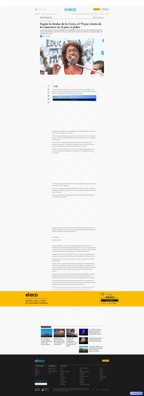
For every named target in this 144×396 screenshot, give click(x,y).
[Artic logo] (37, 389)
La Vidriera (46, 13)
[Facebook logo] (43, 381)
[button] (53, 86)
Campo (42, 13)
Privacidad (97, 389)
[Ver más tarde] (48, 86)
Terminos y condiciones (105, 389)
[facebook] (48, 96)
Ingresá (114, 303)
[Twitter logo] (38, 381)
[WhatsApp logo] (41, 381)
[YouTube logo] (36, 381)
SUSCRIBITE (96, 9)
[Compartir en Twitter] (48, 89)
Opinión (55, 13)
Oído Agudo (51, 13)
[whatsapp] (48, 99)
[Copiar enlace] (48, 102)
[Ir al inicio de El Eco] (70, 9)
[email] (48, 93)
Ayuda (93, 389)
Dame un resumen (74, 99)
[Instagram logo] (46, 381)
